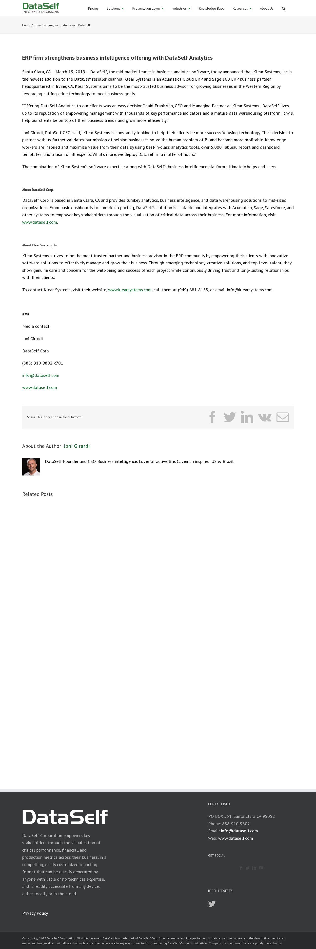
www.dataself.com (39, 222)
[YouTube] (261, 868)
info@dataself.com (40, 375)
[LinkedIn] (254, 868)
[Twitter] (248, 868)
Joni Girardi (77, 446)
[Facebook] (241, 868)
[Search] (283, 8)
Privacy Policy (35, 913)
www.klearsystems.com (130, 289)
